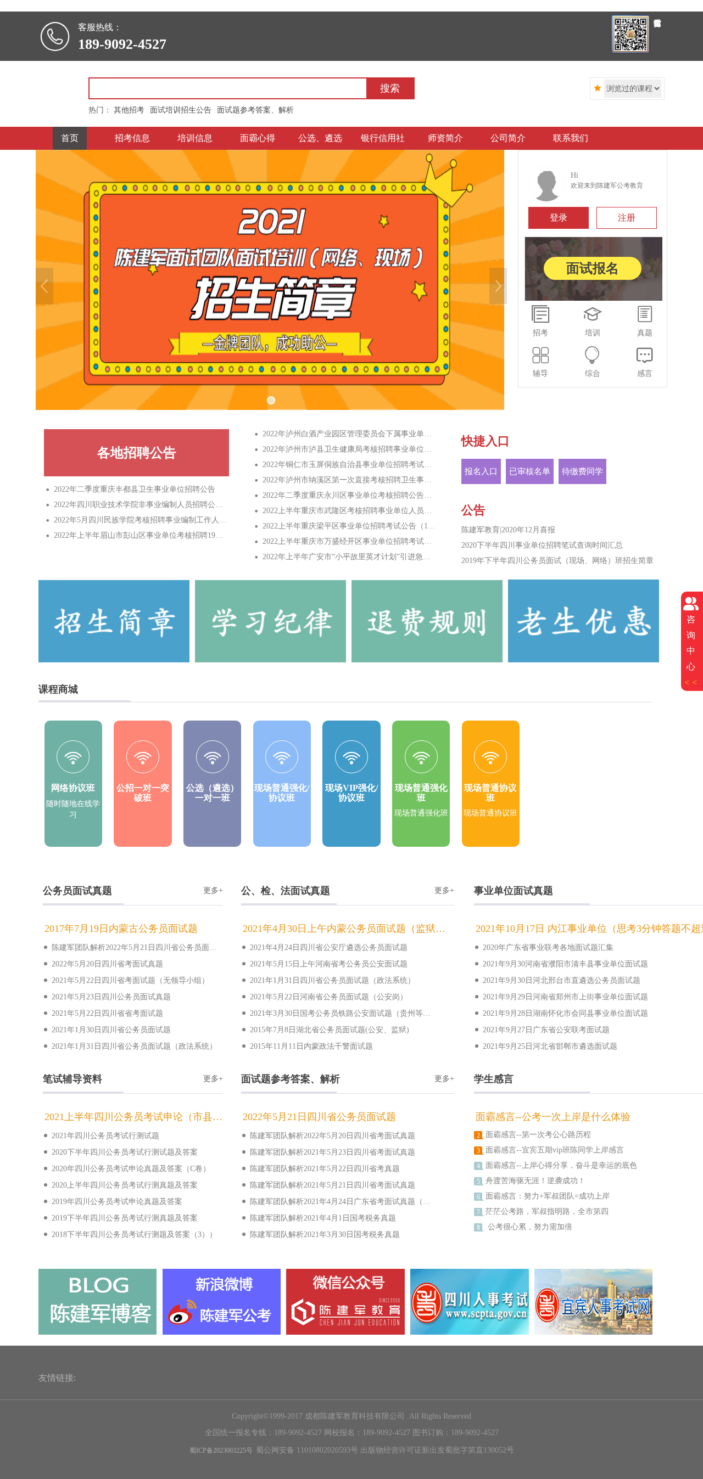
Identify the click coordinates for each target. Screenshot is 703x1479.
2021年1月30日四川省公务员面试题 (107, 1029)
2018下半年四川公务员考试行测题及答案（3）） (130, 1234)
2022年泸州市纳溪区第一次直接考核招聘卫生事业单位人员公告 (346, 480)
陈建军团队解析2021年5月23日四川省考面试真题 (328, 1151)
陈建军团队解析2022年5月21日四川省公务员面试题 (133, 947)
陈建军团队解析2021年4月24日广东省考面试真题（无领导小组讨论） (336, 1201)
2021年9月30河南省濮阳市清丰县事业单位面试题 (561, 963)
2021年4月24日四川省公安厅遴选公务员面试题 (324, 947)
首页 (70, 138)
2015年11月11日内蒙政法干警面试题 (307, 1045)
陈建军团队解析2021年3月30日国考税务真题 (320, 1234)
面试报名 (592, 268)
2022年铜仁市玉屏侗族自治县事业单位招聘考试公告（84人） (346, 464)
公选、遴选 (320, 138)
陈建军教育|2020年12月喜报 (508, 530)
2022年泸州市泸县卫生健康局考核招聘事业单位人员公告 (346, 449)
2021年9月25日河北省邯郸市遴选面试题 (545, 1045)
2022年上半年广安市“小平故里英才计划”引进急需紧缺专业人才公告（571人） (346, 557)
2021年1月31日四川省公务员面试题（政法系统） (130, 1045)
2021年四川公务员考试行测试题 (101, 1135)
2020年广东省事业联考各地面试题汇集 (543, 947)
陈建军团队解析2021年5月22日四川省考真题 (320, 1168)
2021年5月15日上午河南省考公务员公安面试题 (324, 963)
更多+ (213, 890)
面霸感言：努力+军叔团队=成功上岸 (543, 1196)
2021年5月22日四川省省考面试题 (103, 1012)
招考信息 (132, 138)
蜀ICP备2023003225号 (221, 1450)
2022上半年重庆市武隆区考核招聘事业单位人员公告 (346, 511)
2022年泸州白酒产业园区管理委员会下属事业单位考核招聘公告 (346, 434)
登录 (558, 217)
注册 (626, 217)
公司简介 (508, 138)
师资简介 (445, 138)
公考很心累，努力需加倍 (524, 1227)
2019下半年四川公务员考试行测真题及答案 (120, 1217)
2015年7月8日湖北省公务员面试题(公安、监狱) (325, 1029)
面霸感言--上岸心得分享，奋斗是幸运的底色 (557, 1165)
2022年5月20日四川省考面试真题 (103, 963)
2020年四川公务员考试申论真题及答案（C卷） (126, 1168)
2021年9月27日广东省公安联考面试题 (542, 1029)
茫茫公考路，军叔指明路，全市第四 (543, 1211)
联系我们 (570, 138)
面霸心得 (257, 138)
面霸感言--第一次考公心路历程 (534, 1135)
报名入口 (481, 471)
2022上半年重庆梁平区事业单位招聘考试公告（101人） (346, 526)
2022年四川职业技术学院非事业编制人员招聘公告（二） (137, 505)
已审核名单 (529, 471)
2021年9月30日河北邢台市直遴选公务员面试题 (557, 980)
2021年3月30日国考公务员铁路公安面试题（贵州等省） (336, 1012)
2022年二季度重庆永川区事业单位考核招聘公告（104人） (346, 495)
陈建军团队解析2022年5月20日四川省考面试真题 (328, 1135)
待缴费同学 (582, 471)
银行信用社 (383, 138)
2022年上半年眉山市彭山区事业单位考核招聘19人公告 (137, 535)
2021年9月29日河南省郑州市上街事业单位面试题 (561, 996)
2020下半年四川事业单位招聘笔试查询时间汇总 (542, 545)
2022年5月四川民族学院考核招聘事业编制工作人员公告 (137, 520)
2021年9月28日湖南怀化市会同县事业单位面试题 (561, 1012)
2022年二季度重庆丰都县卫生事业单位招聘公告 (130, 489)
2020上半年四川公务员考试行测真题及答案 (120, 1184)
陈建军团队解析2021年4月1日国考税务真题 (318, 1217)
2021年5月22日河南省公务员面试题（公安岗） (324, 996)
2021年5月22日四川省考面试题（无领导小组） (126, 980)
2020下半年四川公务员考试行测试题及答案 (120, 1151)
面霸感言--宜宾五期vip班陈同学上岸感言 (550, 1150)
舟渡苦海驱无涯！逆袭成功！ (531, 1181)
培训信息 (195, 138)
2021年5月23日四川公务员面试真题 (107, 996)
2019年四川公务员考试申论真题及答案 (112, 1201)
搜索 (390, 88)
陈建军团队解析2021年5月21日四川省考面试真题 (328, 1184)
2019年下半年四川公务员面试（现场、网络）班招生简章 (557, 560)
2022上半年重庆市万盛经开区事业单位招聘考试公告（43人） (346, 541)
